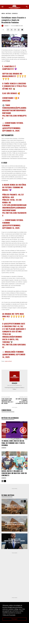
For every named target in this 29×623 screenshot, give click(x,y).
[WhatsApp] (18, 29)
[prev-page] (2, 481)
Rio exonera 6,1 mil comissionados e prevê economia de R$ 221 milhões (14, 541)
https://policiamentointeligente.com (14, 385)
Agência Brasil (8, 361)
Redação (7, 25)
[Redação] (3, 26)
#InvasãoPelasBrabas (15, 207)
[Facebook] (8, 29)
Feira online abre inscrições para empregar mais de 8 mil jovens (7, 401)
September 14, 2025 (10, 130)
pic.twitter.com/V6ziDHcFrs (14, 214)
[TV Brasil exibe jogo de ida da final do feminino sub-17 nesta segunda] (14, 430)
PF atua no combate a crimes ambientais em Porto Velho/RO (15, 506)
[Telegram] (22, 29)
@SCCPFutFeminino (12, 323)
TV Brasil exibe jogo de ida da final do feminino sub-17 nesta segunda (13, 443)
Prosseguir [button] (14, 619)
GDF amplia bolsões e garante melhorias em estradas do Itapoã (21, 401)
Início (3, 13)
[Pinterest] (15, 29)
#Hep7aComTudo (12, 110)
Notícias (8, 13)
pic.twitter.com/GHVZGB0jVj (14, 346)
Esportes (15, 13)
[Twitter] (11, 29)
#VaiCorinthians (14, 209)
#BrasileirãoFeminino (12, 336)
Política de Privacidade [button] (9, 615)
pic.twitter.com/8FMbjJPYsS (14, 117)
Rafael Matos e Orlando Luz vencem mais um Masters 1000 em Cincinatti (14, 473)
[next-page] (5, 481)
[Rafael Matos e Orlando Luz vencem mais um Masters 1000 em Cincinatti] (14, 460)
